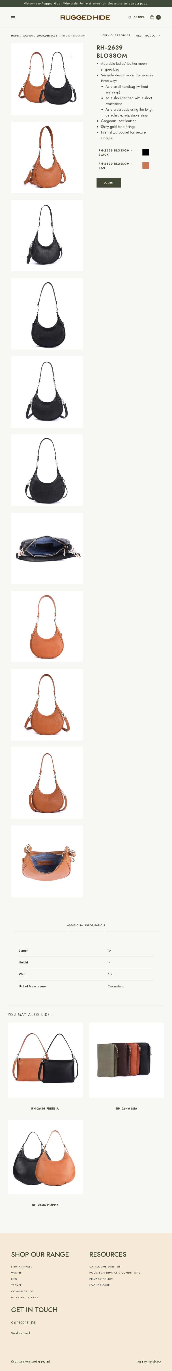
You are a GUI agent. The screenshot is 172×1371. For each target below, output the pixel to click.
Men (14, 1279)
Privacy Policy (101, 1279)
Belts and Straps (25, 1297)
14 (109, 962)
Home (15, 35)
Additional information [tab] (86, 925)
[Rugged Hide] (86, 17)
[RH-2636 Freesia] (45, 1060)
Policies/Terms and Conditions (114, 1272)
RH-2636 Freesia (45, 1108)
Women (28, 35)
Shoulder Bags (47, 35)
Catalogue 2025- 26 (105, 1266)
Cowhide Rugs (22, 1291)
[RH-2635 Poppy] (45, 1157)
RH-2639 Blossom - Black (115, 153)
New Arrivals (21, 1266)
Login (109, 182)
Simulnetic (154, 1362)
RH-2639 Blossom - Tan (115, 166)
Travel (16, 1285)
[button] (70, 56)
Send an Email (20, 1333)
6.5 (110, 974)
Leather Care (99, 1285)
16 (109, 950)
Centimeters (115, 986)
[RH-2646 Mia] (126, 1060)
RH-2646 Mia (126, 1108)
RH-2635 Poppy (45, 1205)
